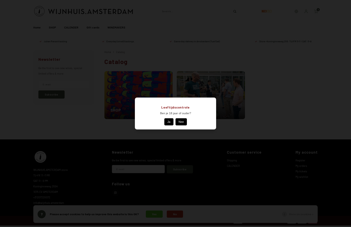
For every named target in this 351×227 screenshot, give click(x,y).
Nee (181, 121)
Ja (168, 121)
